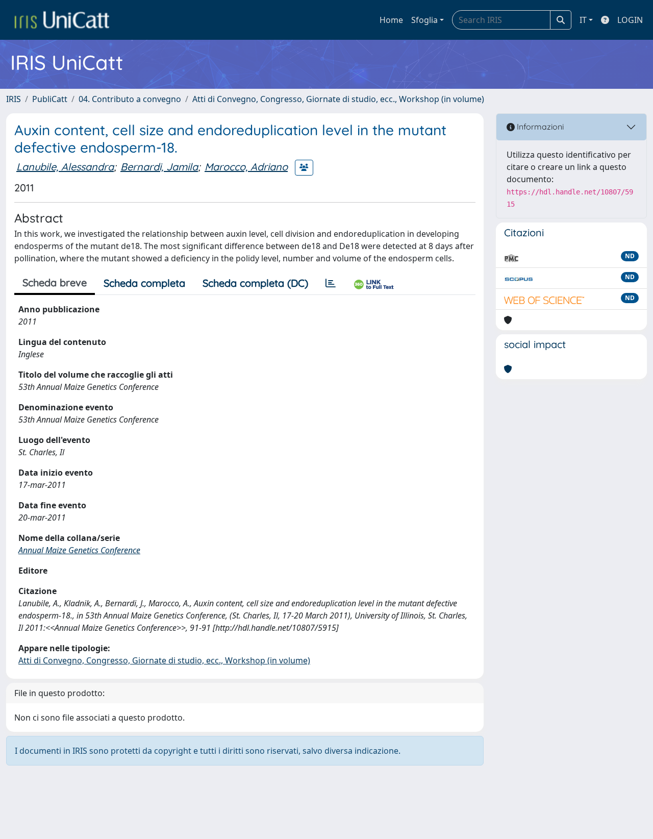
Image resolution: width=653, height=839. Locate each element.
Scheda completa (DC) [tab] (255, 283)
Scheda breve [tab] (54, 282)
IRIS (13, 99)
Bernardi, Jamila (159, 166)
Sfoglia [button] (424, 20)
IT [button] (583, 20)
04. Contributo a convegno (130, 99)
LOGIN (630, 20)
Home (391, 20)
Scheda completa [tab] (144, 283)
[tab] (330, 283)
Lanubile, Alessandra (65, 166)
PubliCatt (49, 99)
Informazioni (539, 126)
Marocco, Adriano (246, 166)
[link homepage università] (61, 20)
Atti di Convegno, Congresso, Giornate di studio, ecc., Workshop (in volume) (338, 99)
